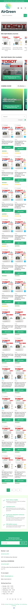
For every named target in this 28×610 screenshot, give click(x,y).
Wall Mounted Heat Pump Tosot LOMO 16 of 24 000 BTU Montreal (20, 355)
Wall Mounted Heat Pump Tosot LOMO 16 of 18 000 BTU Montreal (7, 355)
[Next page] (19, 490)
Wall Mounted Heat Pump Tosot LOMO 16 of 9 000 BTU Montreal (7, 327)
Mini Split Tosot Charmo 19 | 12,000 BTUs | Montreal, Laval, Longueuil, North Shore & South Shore (20, 474)
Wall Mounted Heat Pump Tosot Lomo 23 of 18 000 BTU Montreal (7, 205)
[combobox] (14, 15)
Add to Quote (8, 147)
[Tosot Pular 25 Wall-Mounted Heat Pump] (17, 41)
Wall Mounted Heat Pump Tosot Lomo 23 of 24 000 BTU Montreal (7, 237)
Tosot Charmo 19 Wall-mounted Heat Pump (6, 49)
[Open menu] (25, 8)
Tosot (3, 139)
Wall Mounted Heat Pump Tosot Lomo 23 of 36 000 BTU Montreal (7, 297)
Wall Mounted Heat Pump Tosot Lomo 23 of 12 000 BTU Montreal (7, 174)
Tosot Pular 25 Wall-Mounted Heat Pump (17, 48)
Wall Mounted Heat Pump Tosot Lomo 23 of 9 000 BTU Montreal (7, 142)
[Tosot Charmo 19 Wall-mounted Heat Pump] (6, 41)
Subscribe (23, 543)
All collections (21, 86)
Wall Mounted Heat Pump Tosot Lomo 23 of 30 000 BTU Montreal (7, 267)
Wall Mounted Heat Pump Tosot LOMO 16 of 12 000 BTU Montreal (20, 327)
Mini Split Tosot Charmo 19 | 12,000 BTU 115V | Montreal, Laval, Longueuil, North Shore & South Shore (7, 474)
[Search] (25, 15)
